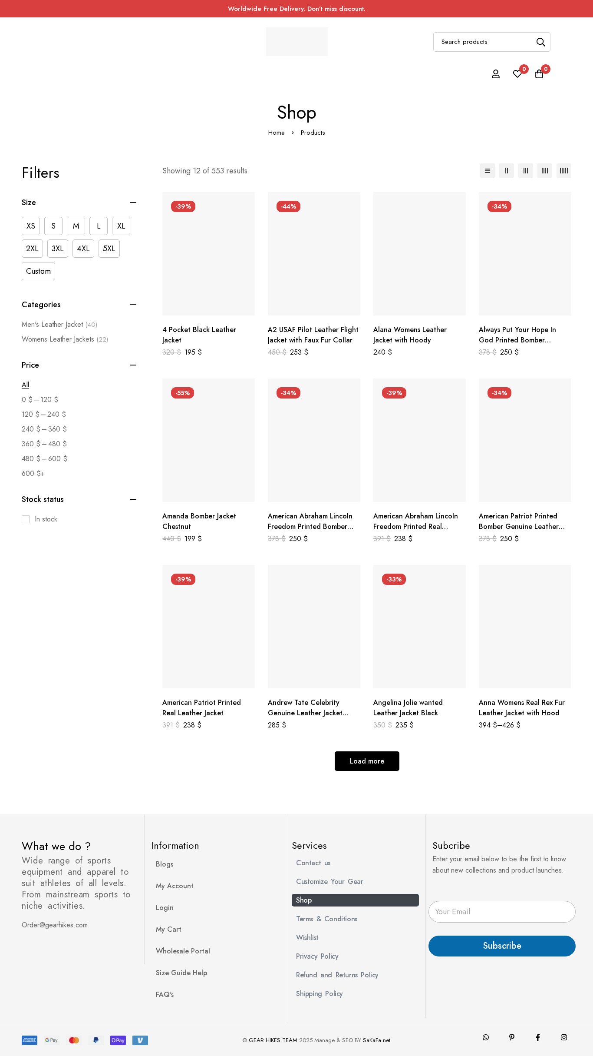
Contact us (313, 863)
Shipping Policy (319, 994)
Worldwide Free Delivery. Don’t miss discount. (297, 8)
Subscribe (502, 946)
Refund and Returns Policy (337, 975)
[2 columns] (506, 170)
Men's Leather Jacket (59, 324)
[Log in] (496, 74)
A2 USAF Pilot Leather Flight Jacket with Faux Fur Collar (313, 335)
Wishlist (307, 938)
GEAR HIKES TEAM (273, 1040)
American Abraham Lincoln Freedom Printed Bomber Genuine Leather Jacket (310, 526)
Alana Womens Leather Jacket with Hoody (410, 335)
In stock (46, 519)
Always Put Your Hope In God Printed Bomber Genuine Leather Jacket (517, 340)
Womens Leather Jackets (65, 339)
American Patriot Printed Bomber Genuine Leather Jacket (519, 526)
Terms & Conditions (326, 919)
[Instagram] (563, 1037)
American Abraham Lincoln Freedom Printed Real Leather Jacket (415, 526)
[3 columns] (525, 170)
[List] (487, 170)
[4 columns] (544, 170)
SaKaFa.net (376, 1040)
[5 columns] (564, 170)
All (25, 385)
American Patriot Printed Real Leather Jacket (201, 707)
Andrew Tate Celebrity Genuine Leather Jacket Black (305, 712)
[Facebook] (537, 1037)
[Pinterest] (511, 1037)
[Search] (540, 42)
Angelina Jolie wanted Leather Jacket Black (408, 707)
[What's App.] (485, 1037)
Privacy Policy (317, 956)
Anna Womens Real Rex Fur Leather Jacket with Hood (522, 707)
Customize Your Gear (329, 882)
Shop (303, 900)
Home (276, 132)
